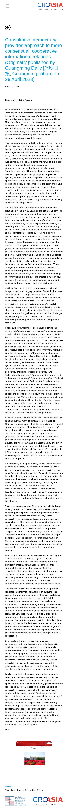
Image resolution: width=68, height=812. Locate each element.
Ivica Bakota (37, 790)
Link (7, 729)
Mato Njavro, (10, 790)
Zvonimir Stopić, (24, 790)
